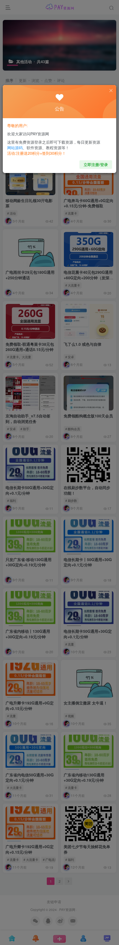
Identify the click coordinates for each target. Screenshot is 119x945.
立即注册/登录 (96, 164)
